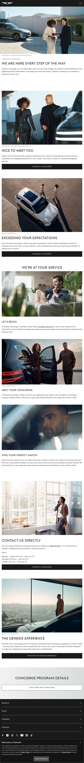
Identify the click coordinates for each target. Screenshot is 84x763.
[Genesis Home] (7, 3)
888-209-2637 (55, 546)
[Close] (80, 742)
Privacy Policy (25, 752)
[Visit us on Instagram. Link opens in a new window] (7, 735)
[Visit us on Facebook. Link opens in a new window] (2, 735)
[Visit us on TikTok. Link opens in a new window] (31, 735)
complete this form (45, 327)
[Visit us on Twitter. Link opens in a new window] (17, 735)
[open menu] (80, 3)
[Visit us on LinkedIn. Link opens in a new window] (26, 735)
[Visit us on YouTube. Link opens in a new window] (22, 735)
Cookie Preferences (41, 759)
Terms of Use (66, 752)
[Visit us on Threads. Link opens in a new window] (12, 735)
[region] (42, 751)
